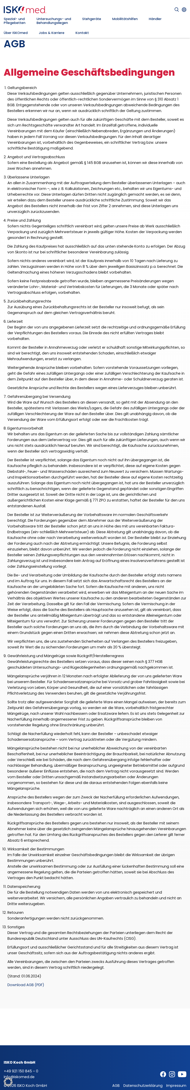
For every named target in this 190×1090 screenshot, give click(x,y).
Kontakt (82, 32)
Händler (155, 19)
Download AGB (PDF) (25, 984)
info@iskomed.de (19, 1076)
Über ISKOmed (16, 32)
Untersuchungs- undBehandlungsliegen (54, 21)
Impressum (176, 1085)
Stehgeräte (91, 19)
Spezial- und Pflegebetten (14, 21)
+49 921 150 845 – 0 (21, 1071)
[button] (8, 1082)
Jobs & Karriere (51, 32)
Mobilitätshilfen (125, 19)
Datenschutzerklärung (143, 1085)
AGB (116, 1085)
